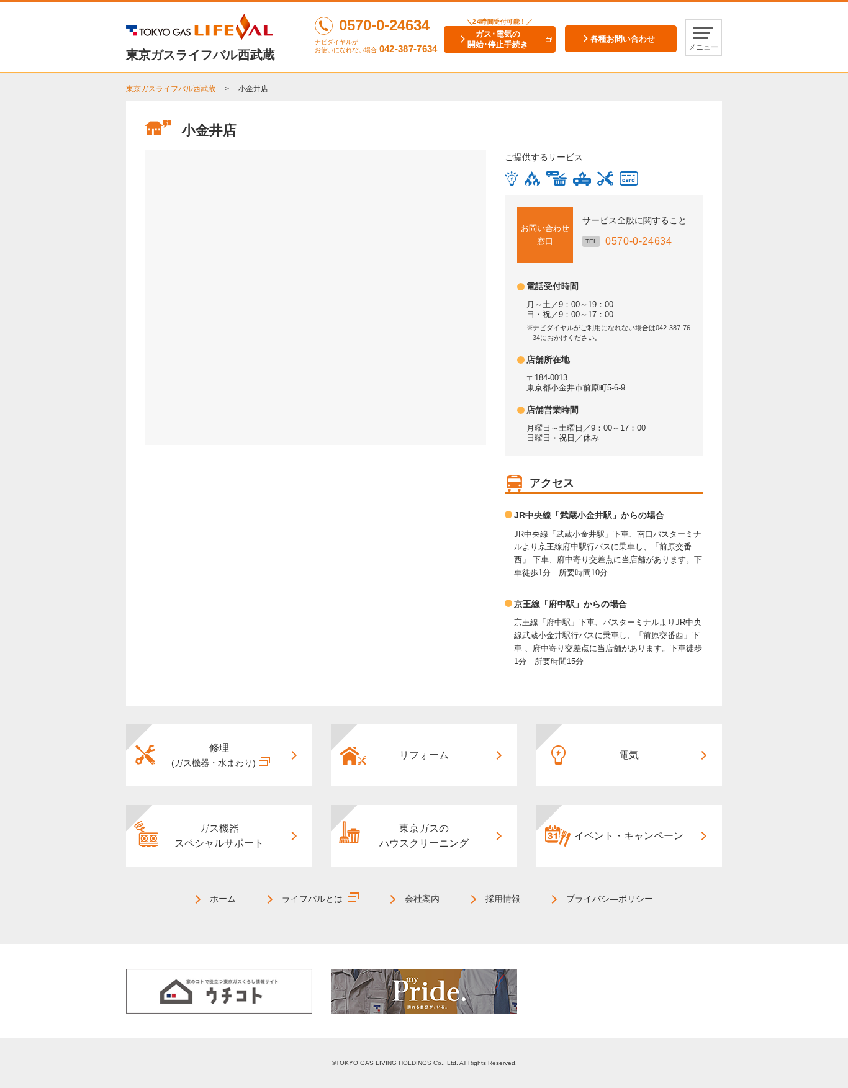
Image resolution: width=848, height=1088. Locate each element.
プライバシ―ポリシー (609, 899)
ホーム (223, 899)
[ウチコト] (219, 990)
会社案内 (422, 899)
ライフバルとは (312, 899)
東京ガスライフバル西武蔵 (170, 88)
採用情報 (502, 899)
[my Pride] (424, 990)
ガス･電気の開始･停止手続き (497, 39)
